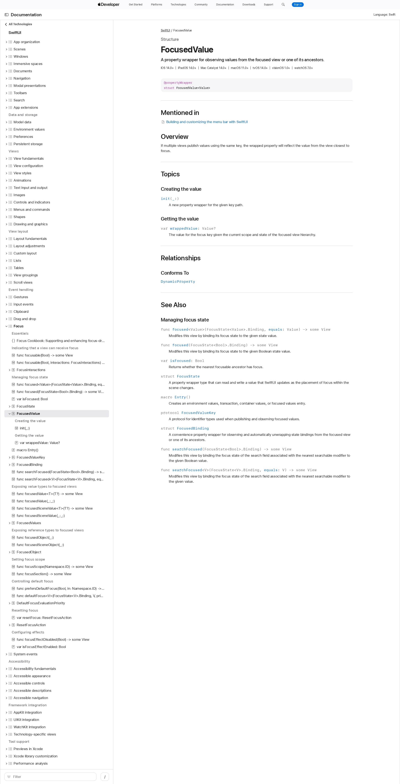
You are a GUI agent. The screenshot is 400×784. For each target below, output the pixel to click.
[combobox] (53, 776)
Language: (381, 14)
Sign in (298, 4)
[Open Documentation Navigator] (7, 15)
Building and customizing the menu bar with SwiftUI (207, 122)
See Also (173, 305)
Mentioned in (180, 112)
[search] (50, 777)
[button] (283, 4)
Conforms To (175, 273)
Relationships (181, 258)
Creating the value (181, 189)
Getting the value (180, 219)
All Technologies (20, 24)
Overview (175, 136)
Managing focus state (185, 320)
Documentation (26, 14)
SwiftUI (165, 30)
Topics (170, 174)
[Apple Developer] (109, 4)
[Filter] (53, 777)
